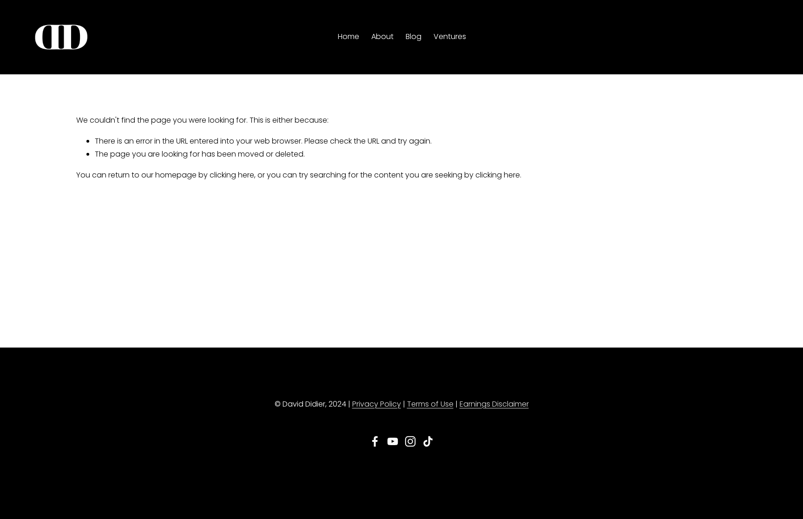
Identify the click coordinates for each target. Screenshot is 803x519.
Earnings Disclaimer (494, 404)
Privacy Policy (376, 404)
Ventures (450, 36)
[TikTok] (428, 441)
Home (348, 36)
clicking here (232, 175)
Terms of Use (430, 404)
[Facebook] (375, 441)
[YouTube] (392, 441)
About (382, 36)
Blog (413, 36)
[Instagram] (410, 441)
